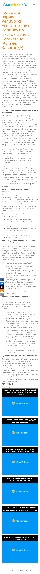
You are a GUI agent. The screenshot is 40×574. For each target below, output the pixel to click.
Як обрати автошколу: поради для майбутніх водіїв (20, 421)
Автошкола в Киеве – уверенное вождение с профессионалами (20, 450)
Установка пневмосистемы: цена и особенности (20, 538)
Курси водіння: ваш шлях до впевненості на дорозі (20, 479)
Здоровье (8, 387)
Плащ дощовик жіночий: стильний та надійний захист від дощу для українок (20, 392)
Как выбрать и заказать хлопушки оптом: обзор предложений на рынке (20, 509)
